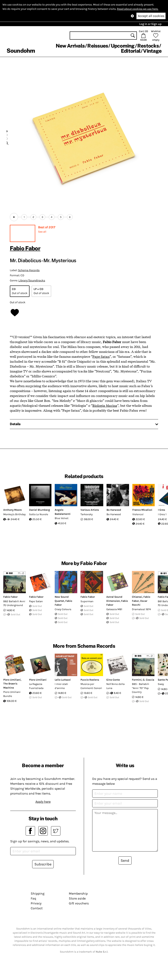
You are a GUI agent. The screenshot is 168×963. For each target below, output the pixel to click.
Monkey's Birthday (14, 514)
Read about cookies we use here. (137, 9)
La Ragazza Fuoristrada (36, 686)
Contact (37, 908)
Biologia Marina (104, 405)
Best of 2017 (46, 227)
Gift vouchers (79, 903)
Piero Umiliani (12, 679)
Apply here (43, 802)
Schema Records (29, 270)
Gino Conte (113, 679)
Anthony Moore (12, 509)
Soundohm (21, 50)
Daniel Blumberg (39, 509)
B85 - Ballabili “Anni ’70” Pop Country (140, 687)
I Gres (161, 509)
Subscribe (42, 864)
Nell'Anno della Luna (115, 686)
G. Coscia (148, 679)
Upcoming (123, 46)
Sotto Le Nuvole (38, 514)
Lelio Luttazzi (63, 679)
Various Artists (90, 509)
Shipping (37, 893)
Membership (78, 893)
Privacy (36, 903)
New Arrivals (70, 46)
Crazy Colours (63, 609)
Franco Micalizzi (142, 509)
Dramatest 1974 (141, 609)
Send (125, 860)
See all (42, 231)
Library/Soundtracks (31, 280)
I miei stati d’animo (61, 686)
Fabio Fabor (25, 248)
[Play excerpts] (14, 217)
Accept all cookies (151, 16)
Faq (33, 898)
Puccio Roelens (90, 679)
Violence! (138, 514)
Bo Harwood (114, 509)
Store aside (77, 898)
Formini (137, 679)
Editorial (130, 51)
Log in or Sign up (150, 24)
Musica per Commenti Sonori (91, 686)
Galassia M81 (114, 609)
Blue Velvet (61, 518)
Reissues (97, 46)
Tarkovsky (87, 514)
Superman (87, 601)
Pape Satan (101, 356)
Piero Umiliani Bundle (11, 694)
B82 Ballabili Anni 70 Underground (14, 603)
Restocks (148, 46)
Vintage (152, 51)
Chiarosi (137, 596)
